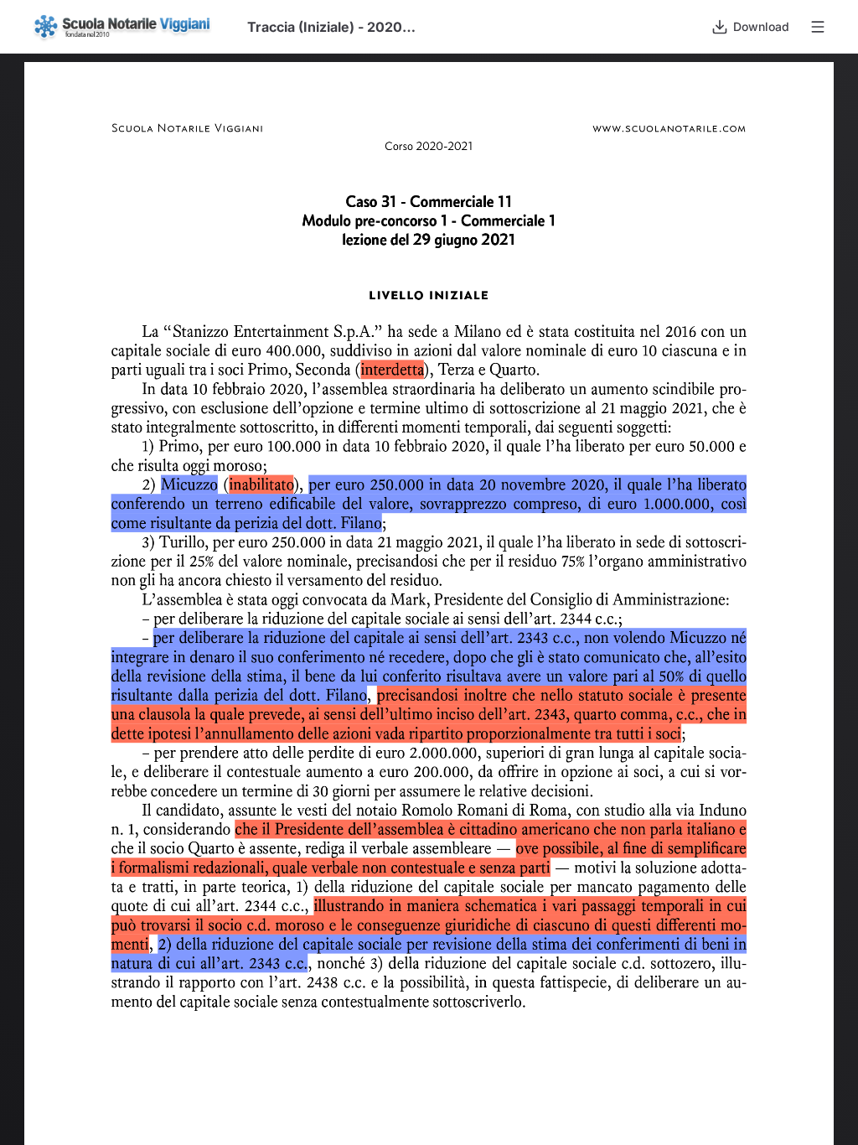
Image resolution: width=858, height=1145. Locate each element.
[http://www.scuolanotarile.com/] (679, 128)
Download (761, 26)
